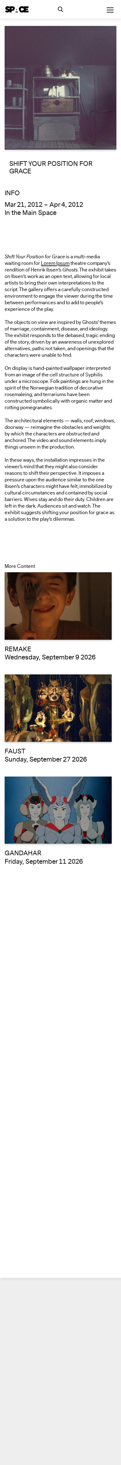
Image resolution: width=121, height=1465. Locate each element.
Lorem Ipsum (55, 263)
